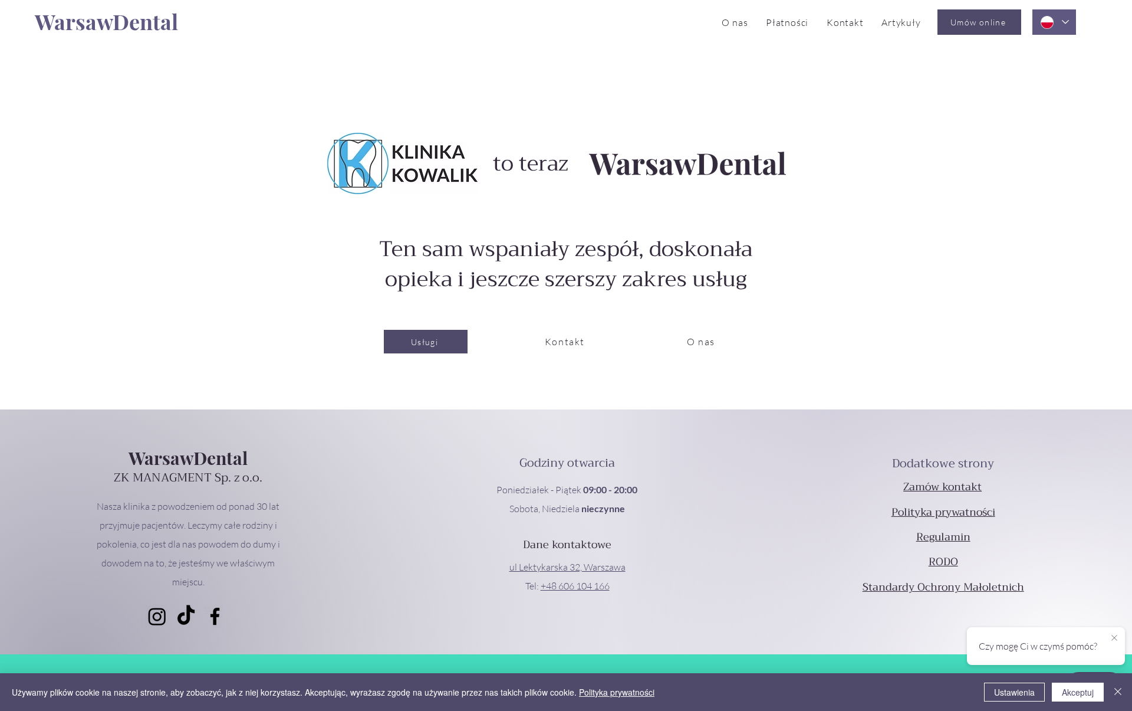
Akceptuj (1078, 692)
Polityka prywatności (616, 692)
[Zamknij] (1118, 692)
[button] (567, 567)
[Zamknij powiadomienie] (1114, 638)
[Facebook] (214, 616)
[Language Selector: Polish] (1054, 22)
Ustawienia (1014, 692)
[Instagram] (157, 616)
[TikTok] (186, 616)
